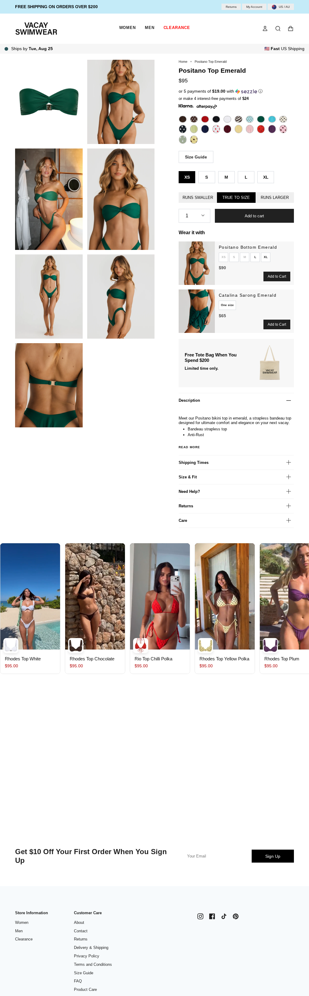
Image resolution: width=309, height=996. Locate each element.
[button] (226, 91)
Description (189, 400)
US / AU (284, 6)
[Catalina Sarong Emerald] (197, 311)
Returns (231, 6)
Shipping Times (194, 462)
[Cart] (290, 28)
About (79, 922)
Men (19, 931)
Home (183, 61)
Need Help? (189, 491)
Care (183, 520)
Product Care (85, 989)
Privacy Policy (86, 956)
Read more (189, 447)
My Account (254, 6)
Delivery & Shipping (91, 947)
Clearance (24, 939)
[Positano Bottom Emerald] (197, 263)
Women (21, 922)
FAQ (78, 981)
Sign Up (272, 856)
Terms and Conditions (93, 964)
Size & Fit (188, 477)
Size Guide (196, 157)
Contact (81, 931)
